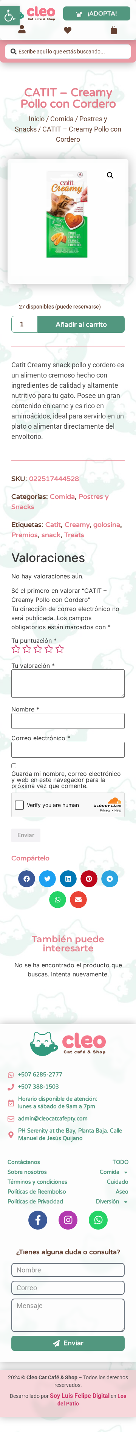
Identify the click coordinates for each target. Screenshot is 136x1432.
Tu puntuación (34, 641)
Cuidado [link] (117, 1182)
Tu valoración (33, 666)
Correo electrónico (40, 738)
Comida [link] (62, 119)
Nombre (25, 709)
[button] (110, 175)
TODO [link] (120, 1162)
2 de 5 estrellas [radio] (26, 648)
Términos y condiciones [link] (37, 1182)
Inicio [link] (37, 119)
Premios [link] (24, 535)
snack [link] (51, 535)
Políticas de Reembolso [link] (37, 1192)
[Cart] (113, 29)
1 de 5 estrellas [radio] (15, 648)
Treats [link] (74, 535)
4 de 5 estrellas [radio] (48, 648)
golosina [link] (106, 524)
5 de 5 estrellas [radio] (59, 648)
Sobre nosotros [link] (27, 1172)
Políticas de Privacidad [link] (35, 1202)
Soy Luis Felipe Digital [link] (80, 1395)
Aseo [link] (122, 1192)
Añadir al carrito (81, 324)
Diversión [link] (107, 1202)
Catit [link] (53, 524)
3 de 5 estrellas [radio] (37, 648)
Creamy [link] (77, 524)
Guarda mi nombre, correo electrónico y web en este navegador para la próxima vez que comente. (66, 780)
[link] (10, 15)
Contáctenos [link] (24, 1162)
